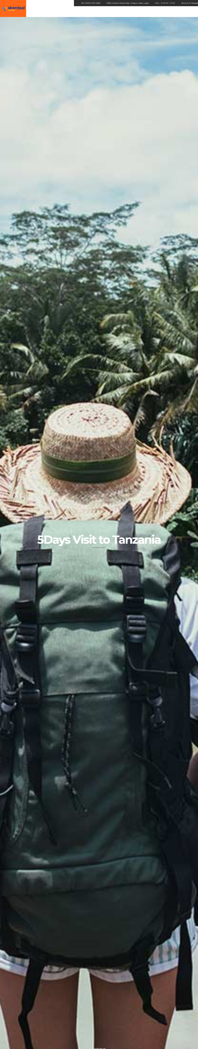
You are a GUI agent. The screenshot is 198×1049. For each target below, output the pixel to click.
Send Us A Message (189, 3)
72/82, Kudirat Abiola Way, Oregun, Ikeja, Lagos (127, 3)
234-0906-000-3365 (90, 3)
